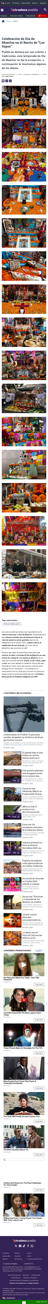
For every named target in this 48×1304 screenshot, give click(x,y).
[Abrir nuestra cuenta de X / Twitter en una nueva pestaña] (16, 1245)
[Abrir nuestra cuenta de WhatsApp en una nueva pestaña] (32, 1245)
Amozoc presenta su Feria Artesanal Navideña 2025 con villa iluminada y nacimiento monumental (32, 849)
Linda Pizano (9, 76)
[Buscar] (45, 10)
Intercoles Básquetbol (34, 16)
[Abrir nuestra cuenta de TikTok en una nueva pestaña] (24, 1245)
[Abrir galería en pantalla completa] (43, 88)
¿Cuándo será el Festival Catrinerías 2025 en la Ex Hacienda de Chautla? (33, 936)
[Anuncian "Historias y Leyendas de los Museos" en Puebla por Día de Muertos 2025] (12, 902)
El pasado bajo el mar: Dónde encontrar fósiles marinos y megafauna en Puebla (33, 756)
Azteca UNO (25, 3)
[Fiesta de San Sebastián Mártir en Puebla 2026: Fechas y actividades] (12, 795)
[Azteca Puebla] (24, 10)
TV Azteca (16, 3)
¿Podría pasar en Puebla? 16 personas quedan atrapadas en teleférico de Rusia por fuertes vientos (23, 737)
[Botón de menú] (2, 10)
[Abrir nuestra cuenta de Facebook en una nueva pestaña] (28, 1245)
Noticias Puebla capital (12, 624)
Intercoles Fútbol (16, 16)
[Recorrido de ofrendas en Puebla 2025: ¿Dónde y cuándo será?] (12, 884)
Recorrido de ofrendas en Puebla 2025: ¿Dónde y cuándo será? (33, 882)
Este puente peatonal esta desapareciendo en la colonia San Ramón (32, 774)
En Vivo (43, 16)
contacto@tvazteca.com (32, 1267)
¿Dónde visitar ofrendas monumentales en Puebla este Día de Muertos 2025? (31, 920)
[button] (24, 1302)
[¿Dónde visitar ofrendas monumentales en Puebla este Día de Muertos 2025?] (12, 920)
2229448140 (28, 1269)
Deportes (43, 3)
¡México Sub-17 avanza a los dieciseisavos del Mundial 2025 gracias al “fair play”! (33, 812)
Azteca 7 (35, 3)
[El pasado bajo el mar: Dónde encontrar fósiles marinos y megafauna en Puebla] (12, 758)
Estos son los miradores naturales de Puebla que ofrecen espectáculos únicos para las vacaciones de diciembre (33, 831)
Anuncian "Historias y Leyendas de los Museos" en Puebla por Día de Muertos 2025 (32, 902)
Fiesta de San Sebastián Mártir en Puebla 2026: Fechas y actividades (33, 792)
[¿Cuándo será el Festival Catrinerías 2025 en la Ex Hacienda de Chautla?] (12, 938)
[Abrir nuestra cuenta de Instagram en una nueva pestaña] (20, 1245)
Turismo (8, 21)
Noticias (4, 16)
